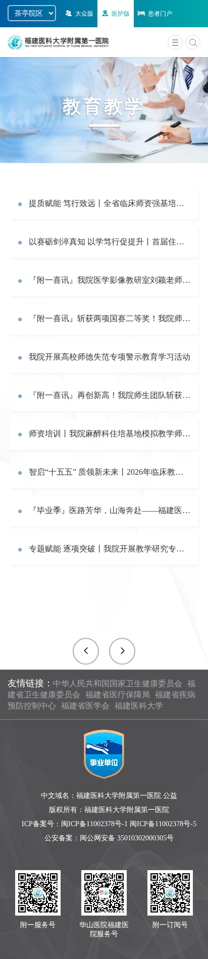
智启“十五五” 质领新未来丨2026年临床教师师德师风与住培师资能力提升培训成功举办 (109, 472)
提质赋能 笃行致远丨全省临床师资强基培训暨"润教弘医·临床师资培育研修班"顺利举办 (109, 203)
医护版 (121, 13)
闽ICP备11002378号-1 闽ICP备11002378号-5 (128, 824)
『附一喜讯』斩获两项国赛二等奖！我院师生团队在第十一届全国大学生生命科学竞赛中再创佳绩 (109, 318)
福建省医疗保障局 (117, 694)
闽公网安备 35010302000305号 (127, 838)
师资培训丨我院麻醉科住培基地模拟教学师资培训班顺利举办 (109, 433)
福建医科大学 (139, 705)
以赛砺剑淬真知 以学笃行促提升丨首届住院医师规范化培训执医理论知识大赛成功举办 (109, 241)
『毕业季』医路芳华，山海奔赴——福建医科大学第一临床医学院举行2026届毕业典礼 (109, 510)
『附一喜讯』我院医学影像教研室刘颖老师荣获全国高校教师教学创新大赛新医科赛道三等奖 (109, 280)
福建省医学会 (85, 705)
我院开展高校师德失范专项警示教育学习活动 (109, 356)
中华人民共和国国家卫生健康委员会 (117, 683)
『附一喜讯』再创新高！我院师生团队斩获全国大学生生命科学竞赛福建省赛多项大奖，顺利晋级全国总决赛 (109, 395)
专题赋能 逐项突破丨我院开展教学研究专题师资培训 (109, 548)
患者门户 (160, 13)
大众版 (84, 13)
